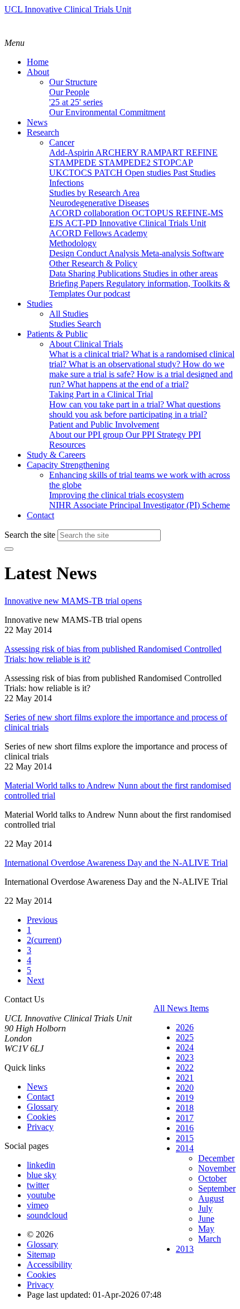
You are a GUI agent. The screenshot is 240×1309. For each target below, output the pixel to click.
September (217, 1188)
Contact (40, 1096)
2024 (185, 1047)
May (206, 1228)
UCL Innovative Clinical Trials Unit (67, 9)
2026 (185, 1027)
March (209, 1239)
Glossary (42, 1106)
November (217, 1168)
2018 (185, 1108)
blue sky (41, 1175)
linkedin (41, 1165)
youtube (41, 1195)
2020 (185, 1087)
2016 (185, 1128)
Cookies (41, 1117)
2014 (185, 1148)
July (205, 1208)
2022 (185, 1067)
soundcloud (47, 1215)
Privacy (40, 1127)
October (212, 1178)
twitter (38, 1185)
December (216, 1158)
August (211, 1198)
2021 (185, 1077)
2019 (185, 1097)
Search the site (29, 534)
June (206, 1218)
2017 (185, 1118)
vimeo (38, 1205)
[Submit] (8, 549)
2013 (185, 1249)
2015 (185, 1138)
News (37, 1086)
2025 (185, 1037)
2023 (185, 1057)
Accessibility (49, 1264)
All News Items (181, 1008)
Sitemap (41, 1254)
